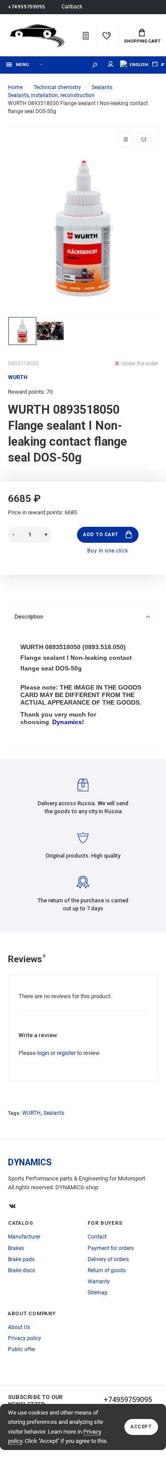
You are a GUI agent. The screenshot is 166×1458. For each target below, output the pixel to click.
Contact (97, 1237)
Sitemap (98, 1292)
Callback (72, 7)
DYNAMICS (30, 1162)
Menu (22, 64)
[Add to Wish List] (144, 140)
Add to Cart (100, 534)
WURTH (31, 1113)
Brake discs (21, 1270)
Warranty (99, 1281)
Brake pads (21, 1259)
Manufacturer (24, 1237)
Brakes (16, 1248)
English (139, 64)
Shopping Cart (142, 41)
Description (29, 616)
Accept (141, 1427)
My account (111, 65)
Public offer (21, 1349)
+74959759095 (26, 7)
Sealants (53, 1113)
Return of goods (107, 1270)
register (66, 1053)
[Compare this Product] (126, 140)
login (43, 1053)
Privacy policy (24, 1338)
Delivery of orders (108, 1259)
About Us (19, 1327)
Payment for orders (111, 1248)
